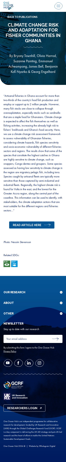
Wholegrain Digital (47, 446)
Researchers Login (22, 408)
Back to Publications (22, 17)
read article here (27, 225)
